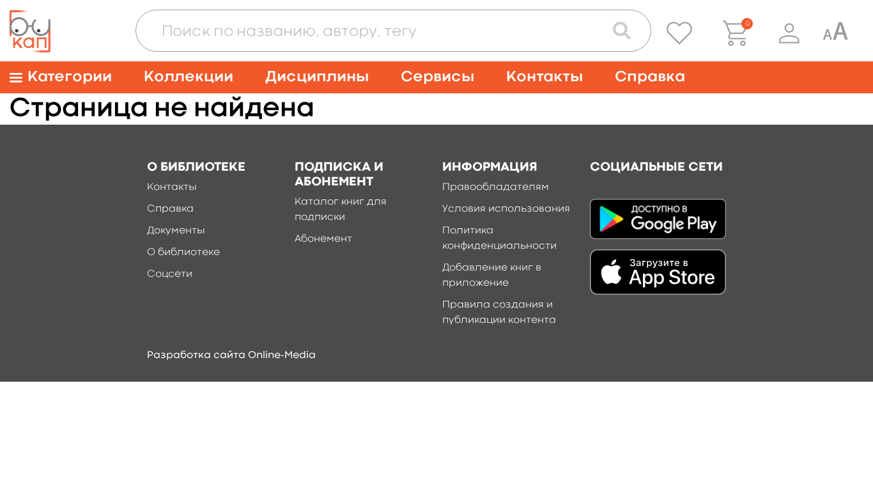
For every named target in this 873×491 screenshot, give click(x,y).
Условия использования (506, 209)
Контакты (544, 77)
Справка (650, 77)
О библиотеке (183, 252)
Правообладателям (495, 187)
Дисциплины (317, 77)
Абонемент (323, 239)
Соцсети (169, 274)
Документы (176, 230)
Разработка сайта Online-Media (231, 355)
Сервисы (437, 77)
